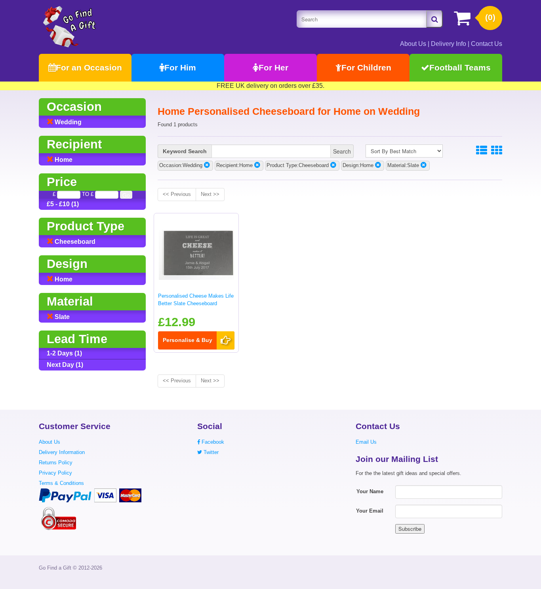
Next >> (210, 194)
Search (342, 151)
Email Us (366, 442)
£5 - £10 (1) (63, 204)
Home (62, 159)
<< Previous (177, 194)
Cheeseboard (74, 241)
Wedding (67, 122)
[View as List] (481, 150)
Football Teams (460, 67)
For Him (180, 67)
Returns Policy (55, 463)
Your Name (369, 491)
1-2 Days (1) (64, 353)
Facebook (212, 442)
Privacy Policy (55, 473)
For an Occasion (89, 67)
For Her (273, 67)
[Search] (434, 19)
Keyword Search (185, 151)
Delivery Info (448, 43)
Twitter (210, 452)
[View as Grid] (496, 150)
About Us (413, 43)
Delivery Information (62, 452)
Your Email (369, 511)
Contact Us (486, 43)
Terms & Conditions (61, 483)
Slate (61, 317)
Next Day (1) (65, 364)
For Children (366, 67)
